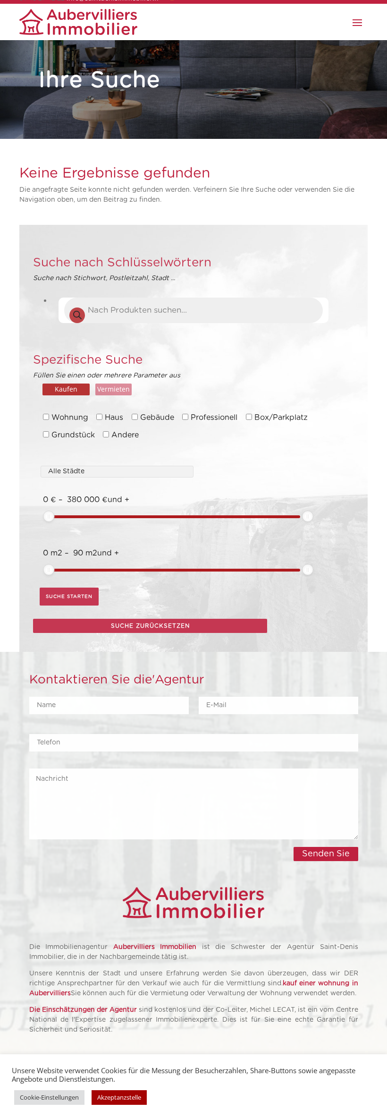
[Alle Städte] (117, 465)
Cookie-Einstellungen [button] (49, 1097)
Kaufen (66, 388)
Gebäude (157, 417)
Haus (114, 417)
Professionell (214, 417)
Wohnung (69, 417)
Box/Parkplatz (281, 417)
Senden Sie (326, 854)
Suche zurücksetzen (150, 626)
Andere (125, 435)
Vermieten (113, 388)
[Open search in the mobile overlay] (193, 310)
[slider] (48, 516)
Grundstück (73, 435)
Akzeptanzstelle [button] (119, 1097)
